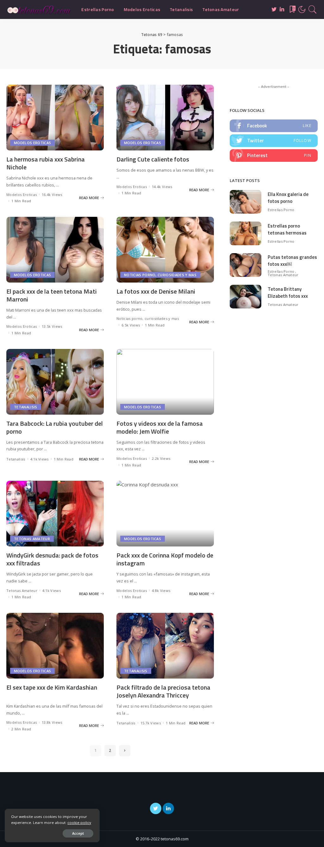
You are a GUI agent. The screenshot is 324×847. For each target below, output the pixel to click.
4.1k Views (39, 459)
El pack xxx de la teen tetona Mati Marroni (51, 295)
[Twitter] (274, 140)
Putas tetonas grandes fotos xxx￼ (292, 260)
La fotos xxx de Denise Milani (155, 291)
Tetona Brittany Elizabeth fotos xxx (288, 292)
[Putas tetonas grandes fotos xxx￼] (245, 265)
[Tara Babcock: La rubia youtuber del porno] (55, 382)
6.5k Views (131, 325)
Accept (78, 833)
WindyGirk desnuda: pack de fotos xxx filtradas (52, 559)
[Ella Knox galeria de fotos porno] (245, 202)
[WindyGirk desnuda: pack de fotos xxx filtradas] (55, 513)
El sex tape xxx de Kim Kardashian (51, 687)
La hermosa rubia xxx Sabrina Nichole (45, 163)
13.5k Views (52, 326)
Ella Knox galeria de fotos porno (288, 198)
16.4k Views (52, 194)
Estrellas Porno (281, 209)
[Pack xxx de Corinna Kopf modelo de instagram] (165, 513)
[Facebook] (274, 125)
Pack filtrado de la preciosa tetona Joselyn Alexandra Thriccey (163, 691)
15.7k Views (150, 723)
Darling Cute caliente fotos (152, 159)
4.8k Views (161, 590)
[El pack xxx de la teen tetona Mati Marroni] (55, 250)
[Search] (313, 9)
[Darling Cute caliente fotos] (165, 117)
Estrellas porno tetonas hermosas (287, 229)
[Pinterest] (274, 155)
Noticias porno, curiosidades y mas (160, 274)
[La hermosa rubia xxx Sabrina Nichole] (55, 117)
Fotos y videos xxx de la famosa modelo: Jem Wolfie (159, 427)
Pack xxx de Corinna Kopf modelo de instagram (164, 559)
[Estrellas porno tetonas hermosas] (245, 233)
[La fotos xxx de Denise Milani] (165, 250)
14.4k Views (162, 186)
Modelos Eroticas (32, 142)
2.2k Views (161, 458)
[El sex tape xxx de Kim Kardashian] (55, 646)
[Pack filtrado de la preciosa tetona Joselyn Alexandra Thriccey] (165, 646)
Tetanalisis (25, 407)
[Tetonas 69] (39, 9)
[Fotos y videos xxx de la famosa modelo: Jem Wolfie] (165, 382)
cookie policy (79, 822)
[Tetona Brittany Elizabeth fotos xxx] (245, 296)
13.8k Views (52, 722)
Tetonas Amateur (32, 538)
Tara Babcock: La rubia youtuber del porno (54, 427)
